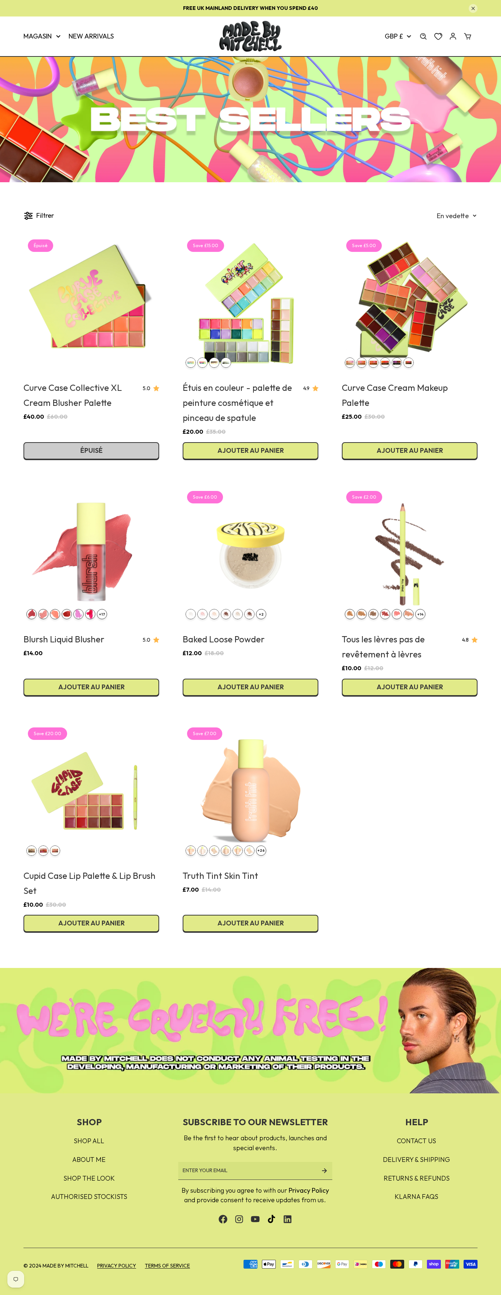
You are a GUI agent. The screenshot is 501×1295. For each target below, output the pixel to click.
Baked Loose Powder (224, 639)
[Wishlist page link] (438, 36)
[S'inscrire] (324, 1171)
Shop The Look (89, 1178)
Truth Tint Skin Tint (220, 875)
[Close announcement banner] (473, 8)
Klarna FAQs (416, 1196)
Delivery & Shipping (416, 1159)
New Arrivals (91, 36)
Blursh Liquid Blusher (64, 639)
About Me (89, 1159)
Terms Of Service (167, 1265)
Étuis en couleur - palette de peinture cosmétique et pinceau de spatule (237, 402)
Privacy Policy (309, 1190)
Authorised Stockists (89, 1196)
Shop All (89, 1141)
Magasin (37, 36)
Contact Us (416, 1141)
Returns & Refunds (417, 1178)
